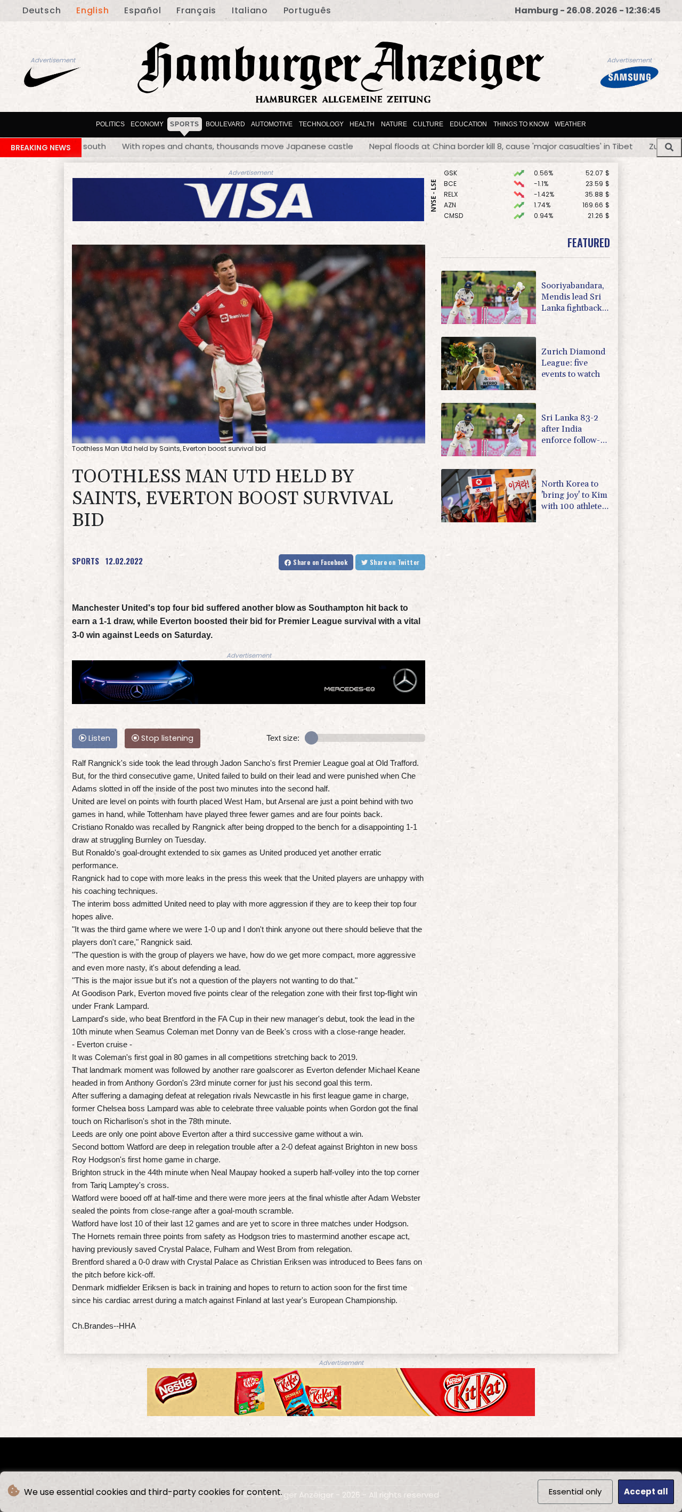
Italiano (250, 10)
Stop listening (166, 738)
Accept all (646, 1491)
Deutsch (41, 10)
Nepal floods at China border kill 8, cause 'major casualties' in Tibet (318, 146)
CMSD (453, 188)
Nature (394, 124)
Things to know (521, 124)
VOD (450, 220)
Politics (110, 124)
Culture (428, 124)
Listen (98, 738)
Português (307, 10)
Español (142, 10)
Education (468, 124)
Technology (321, 124)
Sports (184, 124)
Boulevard (225, 124)
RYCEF (454, 199)
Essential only (575, 1491)
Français (196, 10)
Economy (147, 124)
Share (319, 562)
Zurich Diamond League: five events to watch (555, 146)
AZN (450, 178)
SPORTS (85, 561)
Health (362, 124)
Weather (570, 124)
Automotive (272, 124)
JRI (448, 210)
